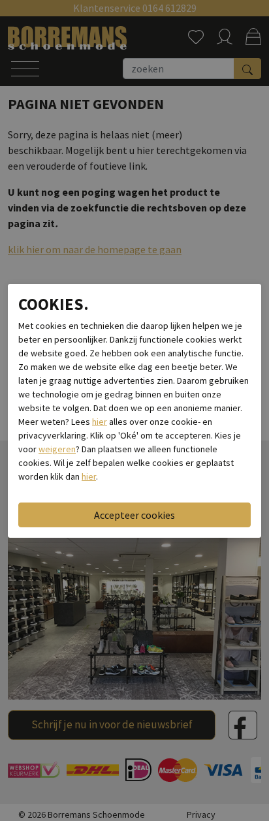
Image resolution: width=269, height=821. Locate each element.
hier (99, 421)
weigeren (57, 449)
